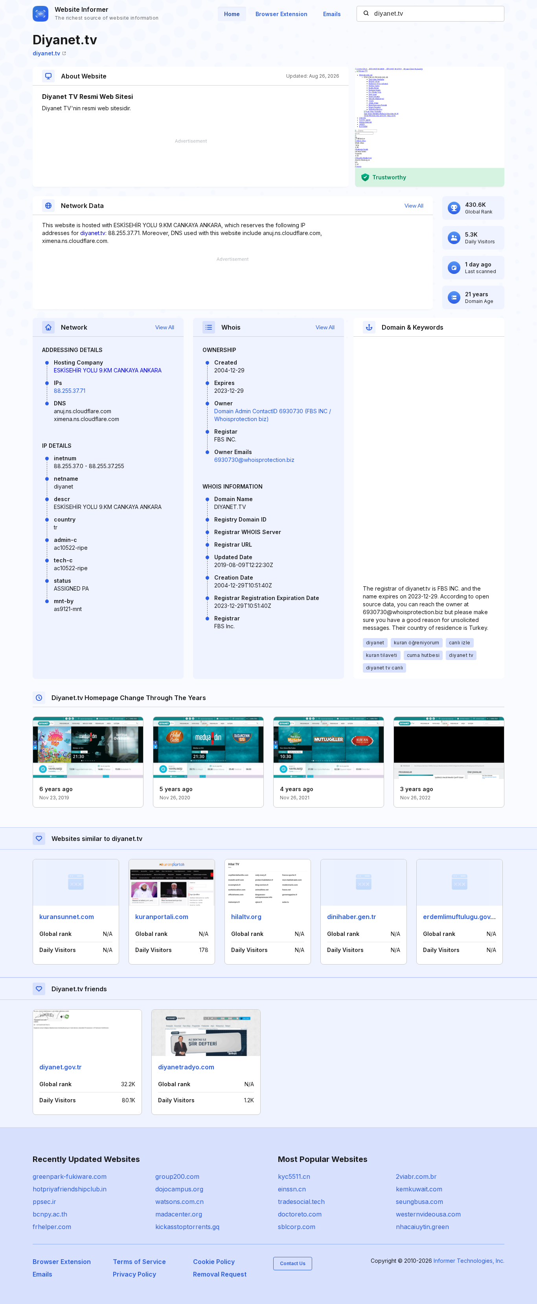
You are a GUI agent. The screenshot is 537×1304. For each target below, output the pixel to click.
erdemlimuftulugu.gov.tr (460, 917)
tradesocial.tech (301, 1202)
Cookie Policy (214, 1262)
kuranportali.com (161, 917)
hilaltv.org (246, 917)
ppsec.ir (44, 1202)
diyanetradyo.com (186, 1067)
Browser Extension (281, 14)
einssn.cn (292, 1189)
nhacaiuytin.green (422, 1227)
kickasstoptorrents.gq (187, 1227)
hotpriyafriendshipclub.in (70, 1189)
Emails (332, 14)
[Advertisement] (190, 163)
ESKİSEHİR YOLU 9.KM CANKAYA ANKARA (108, 370)
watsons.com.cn (179, 1202)
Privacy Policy (134, 1274)
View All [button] (414, 205)
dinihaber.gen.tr (351, 917)
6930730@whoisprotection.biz (254, 459)
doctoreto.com (300, 1214)
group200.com (177, 1176)
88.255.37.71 (69, 390)
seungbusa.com (419, 1202)
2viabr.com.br (416, 1176)
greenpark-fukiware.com (70, 1176)
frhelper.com (52, 1227)
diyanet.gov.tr (60, 1067)
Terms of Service (139, 1262)
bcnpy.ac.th (50, 1214)
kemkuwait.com (419, 1189)
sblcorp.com (296, 1227)
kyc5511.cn (294, 1176)
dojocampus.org (179, 1189)
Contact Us (292, 1263)
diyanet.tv (46, 53)
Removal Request (219, 1274)
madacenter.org (178, 1214)
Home (232, 14)
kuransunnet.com (66, 917)
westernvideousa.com (428, 1214)
